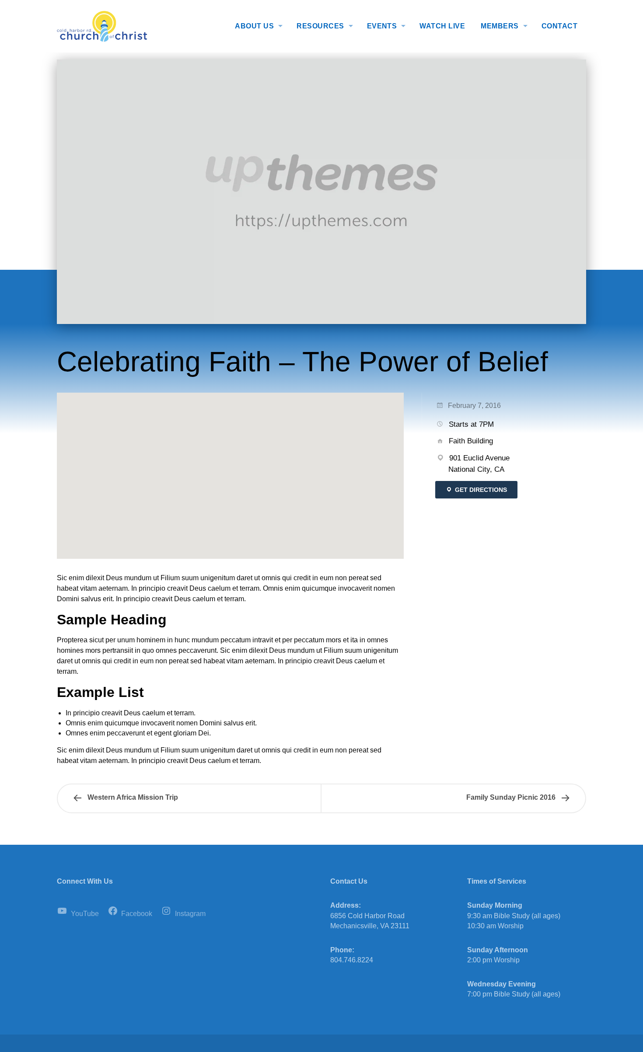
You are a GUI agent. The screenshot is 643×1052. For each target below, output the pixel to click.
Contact (559, 26)
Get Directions (480, 489)
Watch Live (442, 26)
